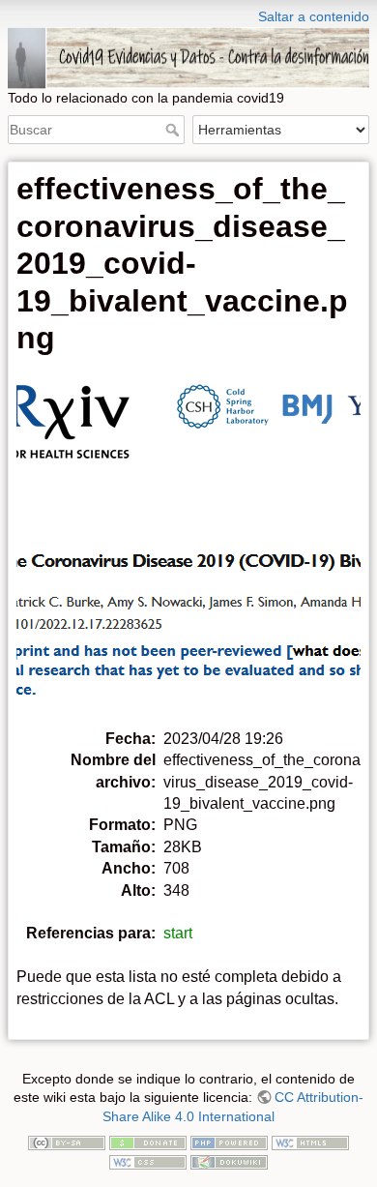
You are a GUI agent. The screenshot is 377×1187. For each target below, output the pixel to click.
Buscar (174, 129)
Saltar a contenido (313, 16)
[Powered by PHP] (229, 1142)
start (177, 933)
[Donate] (148, 1142)
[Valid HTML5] (310, 1142)
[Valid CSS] (148, 1161)
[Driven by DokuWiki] (229, 1161)
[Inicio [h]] (188, 12)
